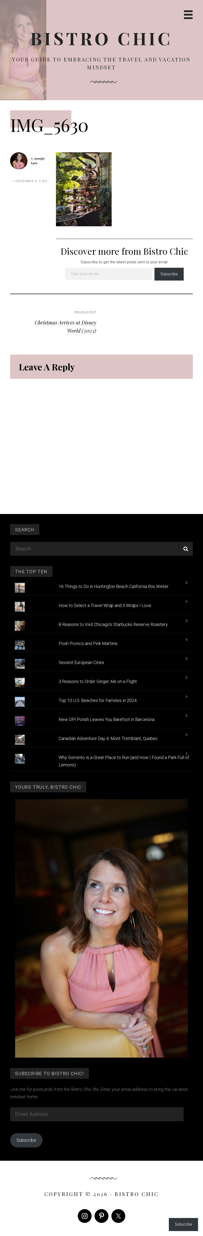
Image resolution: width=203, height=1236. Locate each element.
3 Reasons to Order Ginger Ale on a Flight (98, 681)
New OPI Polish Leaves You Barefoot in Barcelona (106, 719)
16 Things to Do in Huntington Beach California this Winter (114, 586)
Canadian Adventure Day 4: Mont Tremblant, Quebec (108, 738)
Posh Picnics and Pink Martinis (88, 643)
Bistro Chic (101, 38)
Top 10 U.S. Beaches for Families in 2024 (98, 700)
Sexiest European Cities (81, 662)
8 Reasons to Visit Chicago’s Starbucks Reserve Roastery (113, 624)
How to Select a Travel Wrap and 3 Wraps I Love (105, 605)
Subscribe (169, 274)
